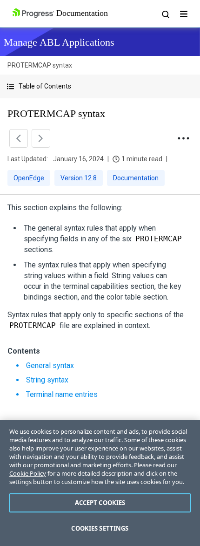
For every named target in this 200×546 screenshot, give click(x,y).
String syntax (47, 379)
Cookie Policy (27, 473)
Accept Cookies (100, 502)
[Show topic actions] (183, 138)
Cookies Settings (99, 528)
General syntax (50, 365)
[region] (100, 483)
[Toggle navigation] (184, 14)
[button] (100, 86)
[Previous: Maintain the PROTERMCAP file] (18, 138)
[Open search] (165, 14)
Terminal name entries (62, 394)
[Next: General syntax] (41, 138)
